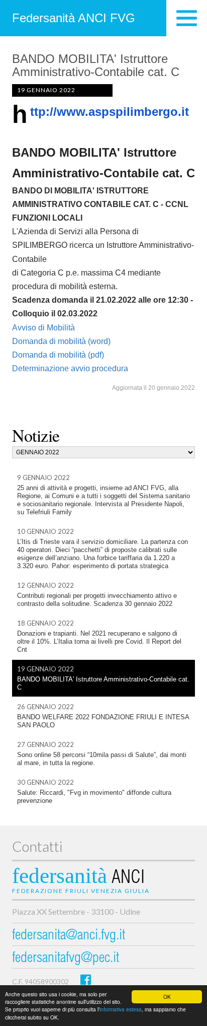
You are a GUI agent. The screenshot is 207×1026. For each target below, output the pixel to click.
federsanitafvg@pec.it (65, 958)
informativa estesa (120, 1009)
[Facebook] (85, 979)
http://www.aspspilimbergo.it (109, 111)
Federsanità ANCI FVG (73, 18)
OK (167, 996)
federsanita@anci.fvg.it (68, 936)
